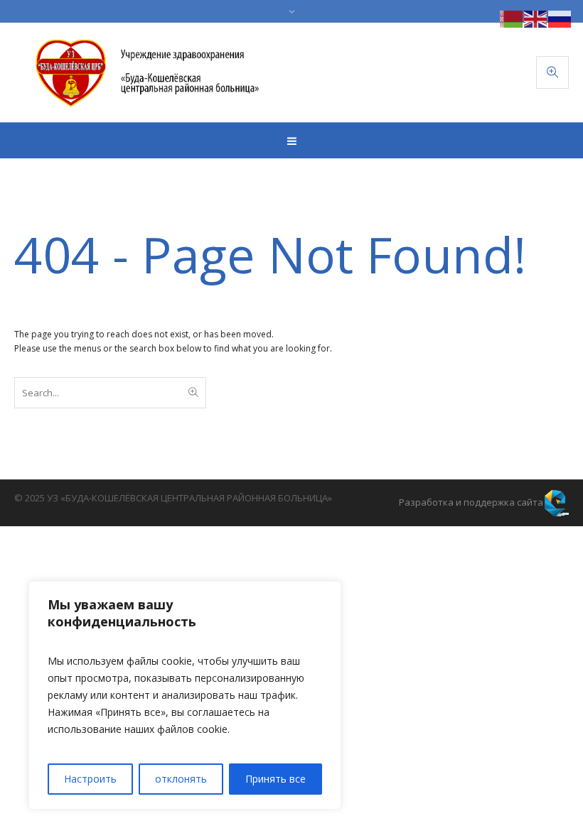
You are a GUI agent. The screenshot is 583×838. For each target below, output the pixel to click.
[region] (184, 695)
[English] (536, 17)
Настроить (90, 778)
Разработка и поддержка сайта (471, 502)
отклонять (181, 778)
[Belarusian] (512, 17)
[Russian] (560, 17)
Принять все (275, 778)
